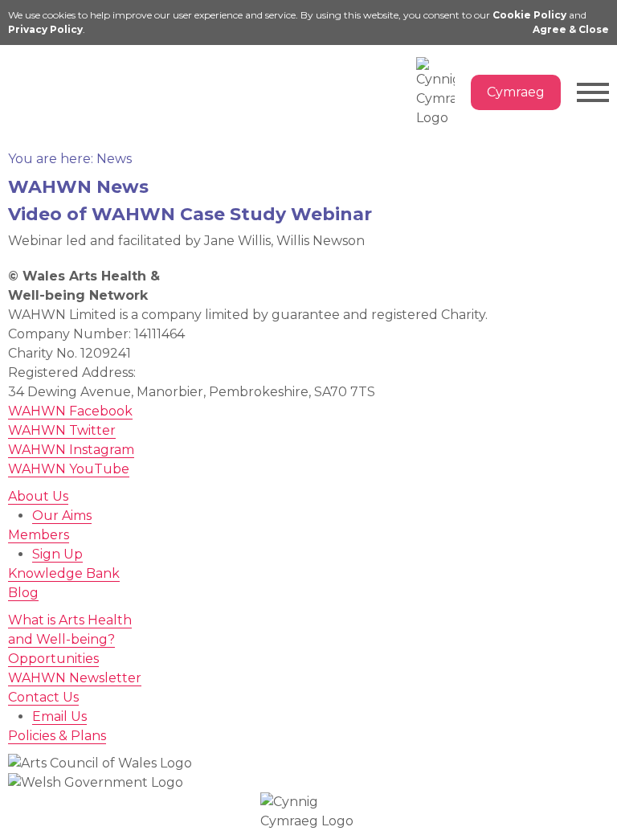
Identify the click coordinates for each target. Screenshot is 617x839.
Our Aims (62, 515)
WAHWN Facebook (70, 411)
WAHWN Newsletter (74, 678)
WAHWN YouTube (68, 469)
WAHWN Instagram (71, 449)
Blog (23, 592)
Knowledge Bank (64, 573)
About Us (38, 496)
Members (38, 534)
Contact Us (43, 697)
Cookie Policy (529, 15)
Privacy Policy (45, 29)
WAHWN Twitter (62, 430)
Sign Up (57, 554)
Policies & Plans (57, 735)
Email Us (59, 716)
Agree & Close (571, 29)
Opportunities (53, 658)
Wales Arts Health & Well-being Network (80, 78)
